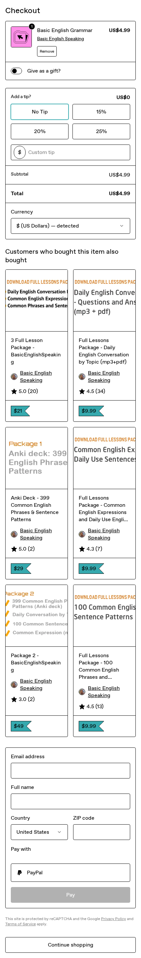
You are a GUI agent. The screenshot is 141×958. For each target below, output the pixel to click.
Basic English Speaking (60, 39)
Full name (22, 787)
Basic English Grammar (64, 30)
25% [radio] (101, 131)
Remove (47, 51)
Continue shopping (70, 945)
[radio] (70, 873)
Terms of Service (20, 924)
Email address (28, 756)
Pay (70, 895)
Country (20, 818)
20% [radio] (40, 131)
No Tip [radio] (40, 112)
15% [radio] (101, 112)
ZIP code (83, 818)
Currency (22, 212)
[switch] (16, 71)
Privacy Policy (113, 918)
